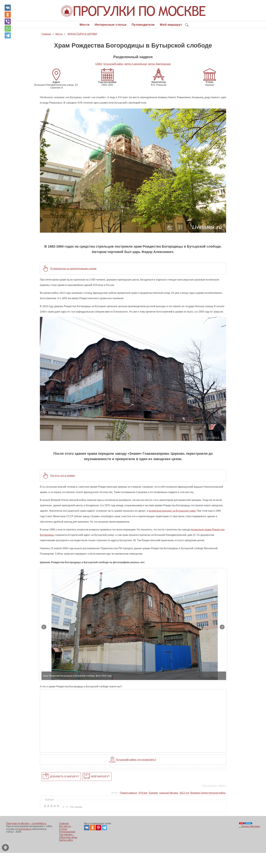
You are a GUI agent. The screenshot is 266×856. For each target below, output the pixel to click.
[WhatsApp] (8, 28)
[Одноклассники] (8, 15)
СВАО (98, 64)
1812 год (184, 793)
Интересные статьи (110, 24)
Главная (64, 823)
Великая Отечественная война (208, 793)
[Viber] (8, 21)
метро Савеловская (136, 64)
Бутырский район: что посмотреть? (136, 759)
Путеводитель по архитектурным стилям (73, 268)
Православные (128, 793)
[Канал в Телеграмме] (104, 827)
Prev (43, 627)
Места (84, 24)
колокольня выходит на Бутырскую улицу (172, 510)
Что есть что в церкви (62, 475)
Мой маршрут (171, 24)
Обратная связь (68, 837)
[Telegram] (8, 35)
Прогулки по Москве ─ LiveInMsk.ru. (26, 823)
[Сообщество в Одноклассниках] (92, 827)
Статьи (63, 829)
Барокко (153, 793)
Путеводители (143, 24)
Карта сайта (66, 840)
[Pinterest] (98, 827)
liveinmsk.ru (24, 829)
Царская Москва (168, 793)
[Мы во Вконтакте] (86, 827)
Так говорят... (66, 834)
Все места (65, 826)
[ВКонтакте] (8, 8)
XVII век (142, 793)
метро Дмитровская (159, 64)
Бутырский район (113, 64)
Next (222, 627)
